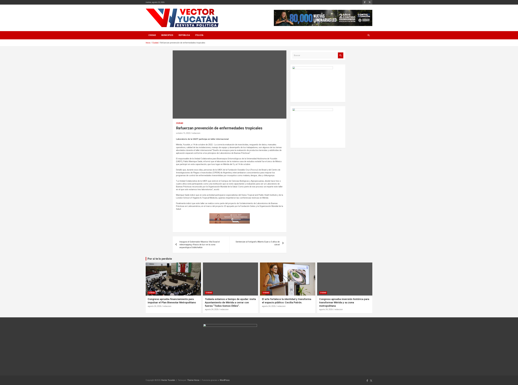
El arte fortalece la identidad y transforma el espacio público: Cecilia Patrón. (286, 301)
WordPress (225, 380)
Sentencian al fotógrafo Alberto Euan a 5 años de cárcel (258, 243)
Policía (199, 35)
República (184, 35)
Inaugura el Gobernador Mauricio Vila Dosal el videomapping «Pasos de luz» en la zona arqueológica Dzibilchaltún (199, 245)
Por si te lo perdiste (160, 258)
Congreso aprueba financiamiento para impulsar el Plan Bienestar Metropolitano (172, 301)
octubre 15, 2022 (183, 133)
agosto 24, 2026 (154, 306)
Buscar (340, 55)
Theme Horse (193, 380)
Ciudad (152, 35)
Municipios (167, 35)
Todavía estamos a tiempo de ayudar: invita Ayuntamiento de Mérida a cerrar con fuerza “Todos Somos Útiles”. (230, 302)
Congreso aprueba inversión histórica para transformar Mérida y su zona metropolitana (344, 302)
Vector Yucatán (168, 380)
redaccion (196, 133)
